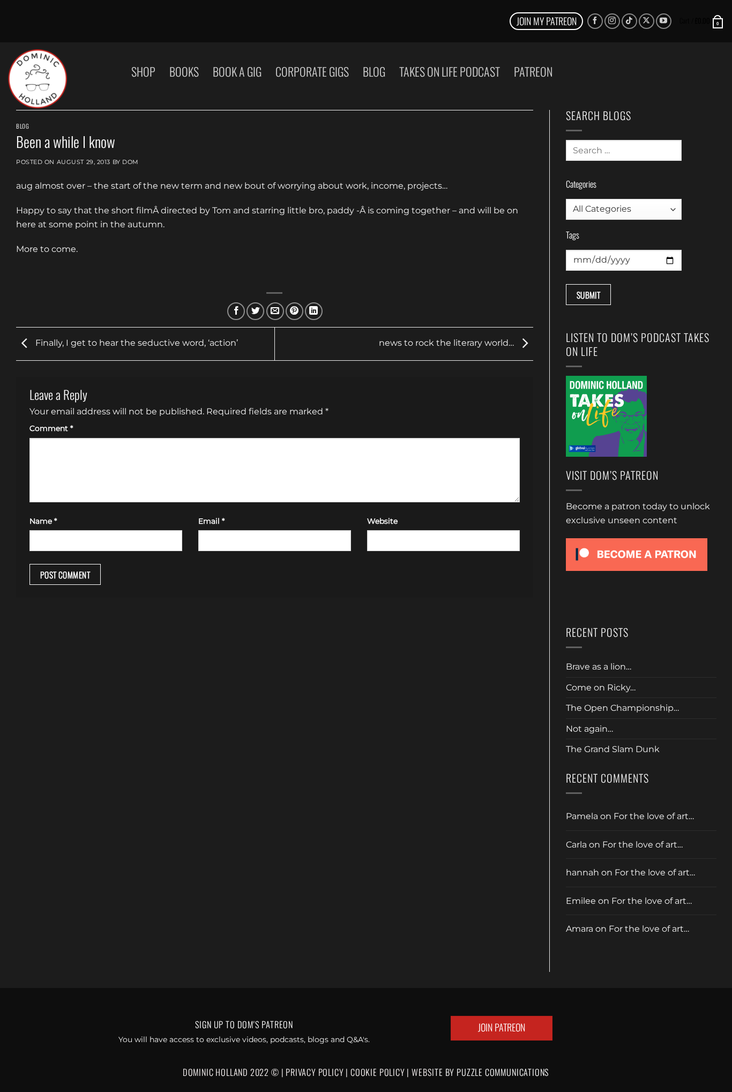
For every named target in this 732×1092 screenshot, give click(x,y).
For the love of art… (654, 816)
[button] (701, 21)
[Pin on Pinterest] (294, 311)
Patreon (533, 71)
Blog (374, 71)
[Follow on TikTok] (629, 21)
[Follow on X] (646, 21)
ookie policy (381, 1072)
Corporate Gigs (312, 71)
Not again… (589, 729)
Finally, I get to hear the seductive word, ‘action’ (135, 343)
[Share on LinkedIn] (314, 311)
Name (43, 521)
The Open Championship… (622, 708)
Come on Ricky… (601, 687)
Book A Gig (237, 71)
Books (184, 71)
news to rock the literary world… (447, 343)
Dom (130, 162)
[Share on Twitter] (255, 311)
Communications (503, 1072)
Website (382, 521)
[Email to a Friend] (275, 311)
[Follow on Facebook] (595, 21)
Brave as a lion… (598, 667)
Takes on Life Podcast (449, 71)
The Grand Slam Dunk (613, 749)
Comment (51, 428)
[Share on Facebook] (236, 311)
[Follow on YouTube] (663, 21)
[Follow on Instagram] (612, 21)
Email (211, 521)
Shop (143, 71)
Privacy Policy (314, 1072)
